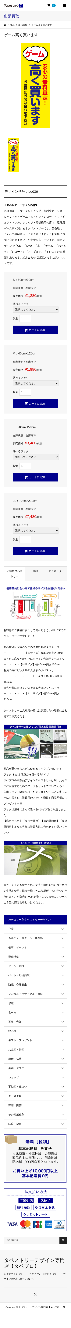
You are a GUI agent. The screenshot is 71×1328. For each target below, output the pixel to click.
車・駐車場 (15, 1096)
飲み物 (12, 1030)
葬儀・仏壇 (15, 1058)
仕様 (35, 570)
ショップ (13, 1077)
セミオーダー (56, 570)
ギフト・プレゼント (20, 1040)
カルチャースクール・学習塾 (25, 938)
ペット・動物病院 (19, 975)
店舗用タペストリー (15, 573)
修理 (11, 1003)
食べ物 (12, 1012)
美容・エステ (16, 1068)
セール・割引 (16, 965)
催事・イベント (17, 947)
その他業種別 (16, 1114)
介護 (11, 928)
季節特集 (13, 956)
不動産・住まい (17, 1086)
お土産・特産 (16, 1049)
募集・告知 (15, 1021)
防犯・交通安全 (17, 984)
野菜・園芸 (15, 1105)
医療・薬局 (15, 1123)
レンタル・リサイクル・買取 (25, 993)
